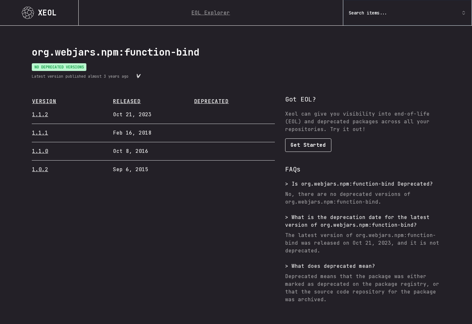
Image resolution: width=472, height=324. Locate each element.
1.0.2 (40, 169)
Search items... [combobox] (368, 13)
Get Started (308, 145)
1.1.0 (40, 151)
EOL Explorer (210, 12)
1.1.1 (40, 132)
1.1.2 (40, 114)
